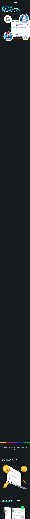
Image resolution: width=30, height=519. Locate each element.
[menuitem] (2, 2)
